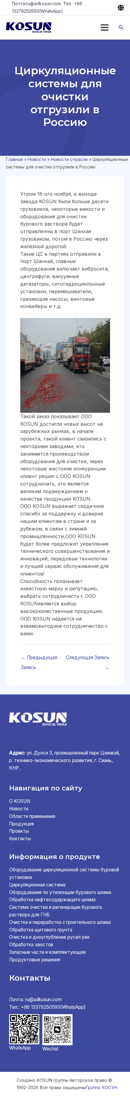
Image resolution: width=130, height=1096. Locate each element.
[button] (121, 27)
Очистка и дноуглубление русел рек (49, 937)
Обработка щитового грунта (40, 930)
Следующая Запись (87, 659)
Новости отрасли (69, 159)
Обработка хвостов (31, 944)
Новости (37, 159)
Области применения (32, 816)
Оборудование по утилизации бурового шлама (60, 892)
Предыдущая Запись (39, 659)
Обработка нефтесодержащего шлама (52, 899)
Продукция (21, 824)
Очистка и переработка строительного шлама (60, 922)
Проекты (19, 831)
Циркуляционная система (37, 885)
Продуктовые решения (34, 960)
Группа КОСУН (101, 1087)
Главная (14, 159)
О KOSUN (19, 801)
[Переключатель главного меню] (104, 27)
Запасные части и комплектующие (47, 952)
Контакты (20, 838)
